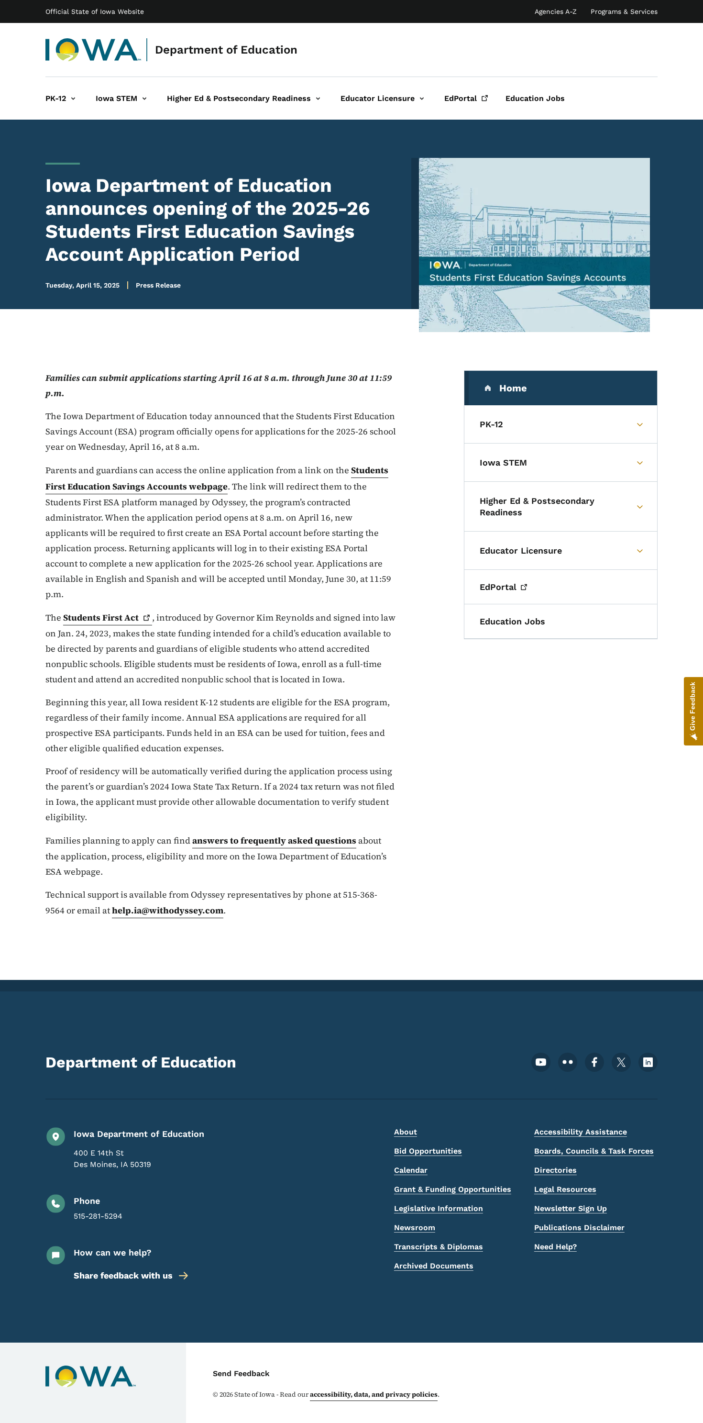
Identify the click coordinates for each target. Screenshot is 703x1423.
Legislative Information (438, 1208)
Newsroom (414, 1227)
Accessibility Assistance (580, 1131)
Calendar (411, 1170)
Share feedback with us (123, 1275)
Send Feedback (241, 1373)
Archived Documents (433, 1265)
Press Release (158, 285)
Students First (101, 617)
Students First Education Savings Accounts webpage (216, 478)
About (405, 1131)
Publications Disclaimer (579, 1227)
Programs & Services (624, 11)
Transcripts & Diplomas (438, 1246)
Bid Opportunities (428, 1151)
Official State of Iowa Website (94, 11)
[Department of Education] (93, 49)
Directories (555, 1170)
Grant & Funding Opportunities (452, 1189)
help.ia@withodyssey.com (167, 910)
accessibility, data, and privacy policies (374, 1394)
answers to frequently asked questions (274, 840)
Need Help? (555, 1246)
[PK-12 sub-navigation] (73, 98)
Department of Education (226, 49)
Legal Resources (565, 1189)
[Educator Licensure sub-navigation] (422, 98)
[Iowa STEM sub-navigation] (144, 98)
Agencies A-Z (556, 11)
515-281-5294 (98, 1216)
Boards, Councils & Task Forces (594, 1151)
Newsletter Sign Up (570, 1208)
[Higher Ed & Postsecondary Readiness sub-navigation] (318, 98)
